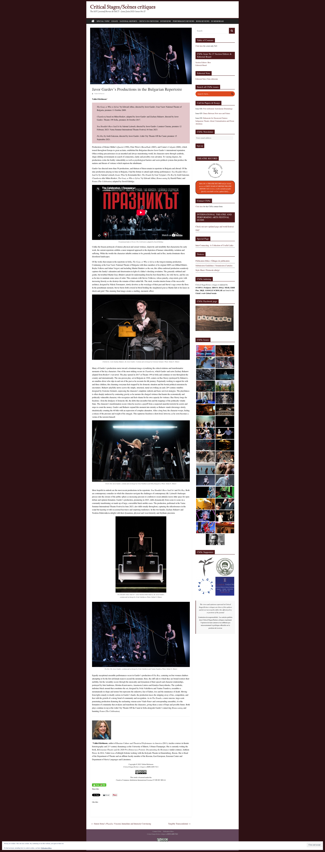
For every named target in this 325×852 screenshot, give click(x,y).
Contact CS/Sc (156, 831)
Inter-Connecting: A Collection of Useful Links (214, 245)
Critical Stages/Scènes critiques (123, 7)
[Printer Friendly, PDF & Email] (99, 784)
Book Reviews (202, 21)
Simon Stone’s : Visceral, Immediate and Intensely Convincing (121, 823)
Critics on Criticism (148, 21)
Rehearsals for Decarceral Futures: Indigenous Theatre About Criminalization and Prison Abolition (215, 121)
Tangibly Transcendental (179, 823)
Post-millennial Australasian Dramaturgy (218, 108)
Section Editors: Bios (203, 62)
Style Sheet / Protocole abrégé (208, 270)
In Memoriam (217, 21)
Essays (114, 21)
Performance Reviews (183, 21)
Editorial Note (201, 79)
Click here (199, 46)
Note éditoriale (212, 79)
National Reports (128, 21)
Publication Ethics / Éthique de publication (213, 260)
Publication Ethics (168, 831)
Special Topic (103, 21)
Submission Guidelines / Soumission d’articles (214, 265)
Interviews (165, 21)
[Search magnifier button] (232, 94)
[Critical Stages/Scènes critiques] (93, 21)
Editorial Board (201, 65)
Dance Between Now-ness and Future (216, 113)
